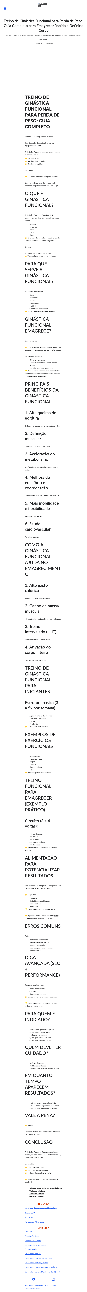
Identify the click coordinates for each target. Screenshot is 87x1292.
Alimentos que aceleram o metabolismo (45, 1188)
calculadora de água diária (44, 909)
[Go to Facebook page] (34, 1279)
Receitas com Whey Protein (36, 1245)
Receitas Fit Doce (32, 1236)
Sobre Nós (29, 1217)
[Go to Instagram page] (53, 1279)
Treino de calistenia (37, 1191)
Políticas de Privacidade (34, 1222)
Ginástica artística (36, 1196)
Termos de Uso (31, 1213)
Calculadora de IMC (33, 1254)
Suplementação (31, 1249)
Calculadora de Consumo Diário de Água (41, 1267)
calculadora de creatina (43, 1003)
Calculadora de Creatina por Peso (38, 1258)
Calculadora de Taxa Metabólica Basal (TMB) (42, 1272)
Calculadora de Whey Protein (36, 1263)
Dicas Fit (28, 1232)
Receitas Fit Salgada (33, 1241)
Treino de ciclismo (36, 1194)
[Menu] (5, 8)
